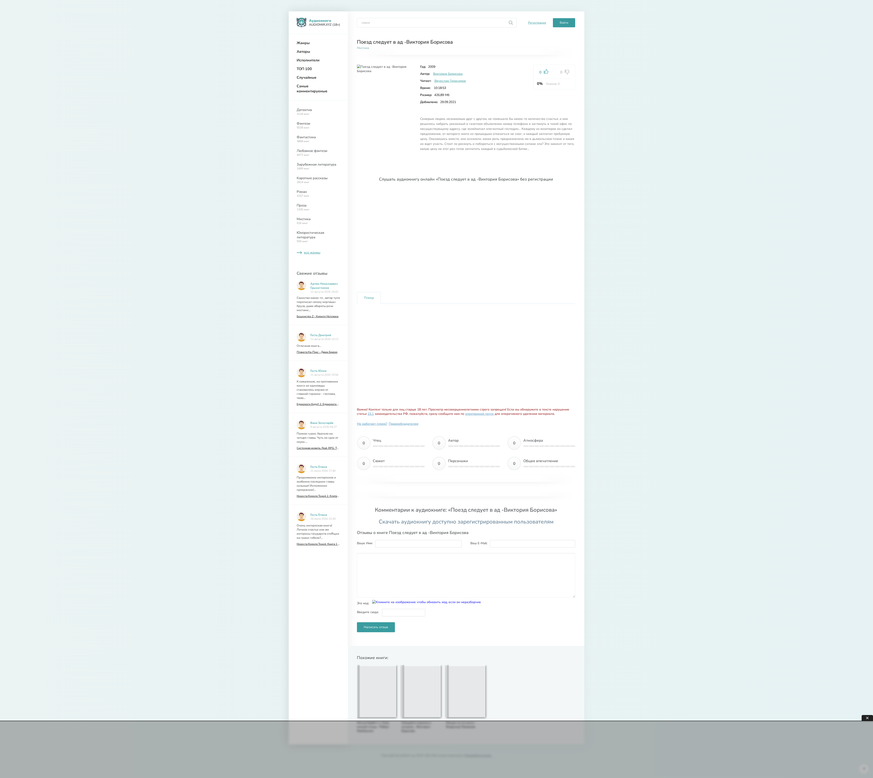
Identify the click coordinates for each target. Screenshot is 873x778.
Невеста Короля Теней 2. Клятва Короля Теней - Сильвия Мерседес (318, 496)
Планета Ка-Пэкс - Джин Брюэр (317, 352)
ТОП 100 (304, 68)
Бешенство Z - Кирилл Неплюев (318, 316)
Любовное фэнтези (312, 153)
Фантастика (306, 139)
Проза (303, 207)
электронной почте (479, 414)
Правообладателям (403, 424)
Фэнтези (303, 125)
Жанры (303, 42)
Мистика (304, 221)
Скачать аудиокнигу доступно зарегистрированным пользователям (466, 521)
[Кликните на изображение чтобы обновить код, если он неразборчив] (426, 602)
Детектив (304, 112)
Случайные (306, 77)
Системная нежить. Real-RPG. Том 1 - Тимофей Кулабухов (318, 448)
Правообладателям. (478, 755)
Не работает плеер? (372, 424)
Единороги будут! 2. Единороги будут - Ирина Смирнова (318, 404)
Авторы (303, 51)
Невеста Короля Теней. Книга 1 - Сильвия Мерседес (318, 544)
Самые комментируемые (312, 89)
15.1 (371, 414)
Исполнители (308, 60)
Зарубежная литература (316, 166)
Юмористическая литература (310, 236)
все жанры (312, 252)
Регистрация (537, 23)
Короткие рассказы (312, 180)
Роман (303, 193)
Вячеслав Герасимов (450, 81)
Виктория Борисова (448, 74)
